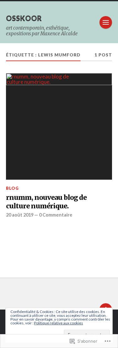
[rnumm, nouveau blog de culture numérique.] (59, 126)
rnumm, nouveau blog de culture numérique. (46, 202)
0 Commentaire (55, 215)
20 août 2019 (19, 215)
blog (12, 188)
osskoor (24, 18)
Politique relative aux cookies (58, 323)
